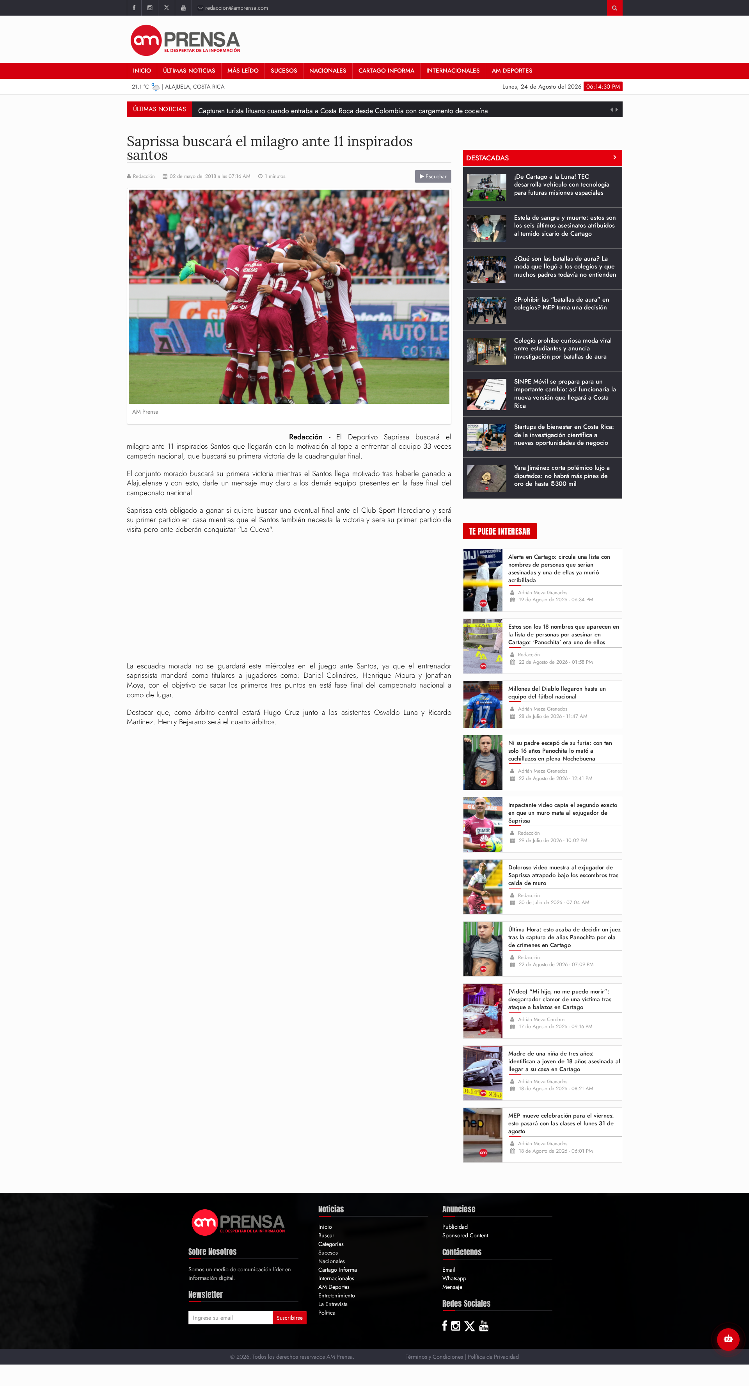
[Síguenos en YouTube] (183, 8)
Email (448, 1269)
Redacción (144, 176)
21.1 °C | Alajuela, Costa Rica (178, 86)
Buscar (326, 1235)
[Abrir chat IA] (728, 1339)
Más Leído (243, 70)
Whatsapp (454, 1278)
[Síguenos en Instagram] (149, 8)
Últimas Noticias (189, 70)
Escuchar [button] (435, 176)
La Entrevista (333, 1304)
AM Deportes (512, 70)
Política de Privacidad (493, 1356)
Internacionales (453, 70)
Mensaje (452, 1287)
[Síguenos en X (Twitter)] (166, 8)
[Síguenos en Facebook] (134, 8)
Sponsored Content (465, 1235)
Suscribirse (290, 1318)
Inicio (142, 70)
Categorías (331, 1244)
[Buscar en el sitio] (614, 8)
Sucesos (284, 70)
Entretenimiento (336, 1295)
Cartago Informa (386, 70)
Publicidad (455, 1227)
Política (326, 1312)
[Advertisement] (289, 599)
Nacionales (327, 70)
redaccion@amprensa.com (236, 8)
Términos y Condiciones (434, 1356)
